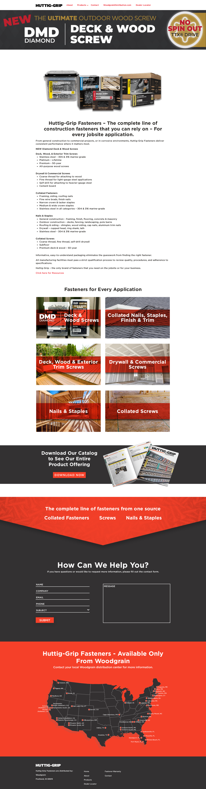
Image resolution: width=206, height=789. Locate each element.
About (69, 5)
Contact (95, 5)
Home (86, 771)
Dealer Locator (143, 5)
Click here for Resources (50, 273)
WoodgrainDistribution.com (117, 5)
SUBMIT (44, 620)
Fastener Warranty (113, 771)
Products (81, 5)
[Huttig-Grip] (103, 30)
